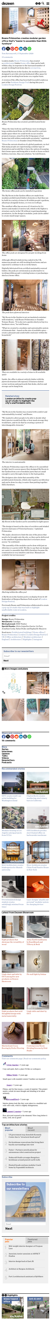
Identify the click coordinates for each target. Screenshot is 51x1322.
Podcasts (7, 762)
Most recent (31, 1129)
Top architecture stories (14, 1125)
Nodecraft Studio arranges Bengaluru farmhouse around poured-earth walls (24, 1158)
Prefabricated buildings (21, 632)
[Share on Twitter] (8, 49)
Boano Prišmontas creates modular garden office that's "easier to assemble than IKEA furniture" (24, 41)
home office (26, 63)
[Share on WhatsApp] (29, 49)
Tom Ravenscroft (9, 53)
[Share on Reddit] (17, 49)
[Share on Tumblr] (25, 49)
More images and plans (16, 669)
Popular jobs (9, 1240)
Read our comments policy (35, 1058)
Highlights (27, 639)
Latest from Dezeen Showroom (18, 913)
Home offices (38, 632)
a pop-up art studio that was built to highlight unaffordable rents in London (20, 608)
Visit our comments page (12, 1058)
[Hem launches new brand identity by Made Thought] (36, 3)
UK (3, 637)
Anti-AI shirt (35, 1299)
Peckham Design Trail (20, 82)
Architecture (15, 639)
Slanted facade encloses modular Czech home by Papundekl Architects (25, 1166)
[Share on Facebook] (4, 49)
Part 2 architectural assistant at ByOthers (26, 1276)
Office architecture (14, 637)
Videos (5, 758)
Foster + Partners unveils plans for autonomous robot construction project (25, 1151)
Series (5, 749)
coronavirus (35, 68)
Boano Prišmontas (22, 61)
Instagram (37, 639)
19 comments (7, 57)
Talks (5, 756)
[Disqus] (25, 1090)
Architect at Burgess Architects (21, 1269)
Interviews (7, 751)
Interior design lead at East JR (21, 1261)
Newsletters (8, 760)
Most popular (9, 1129)
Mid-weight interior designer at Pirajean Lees (25, 1247)
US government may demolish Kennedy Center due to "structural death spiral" (25, 1136)
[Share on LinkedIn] (21, 49)
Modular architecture (33, 637)
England (5, 639)
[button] (43, 3)
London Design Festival (11, 84)
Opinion (6, 754)
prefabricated (8, 63)
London (22, 635)
